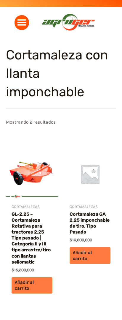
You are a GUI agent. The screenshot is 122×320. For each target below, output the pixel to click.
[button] (22, 22)
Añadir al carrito (24, 285)
